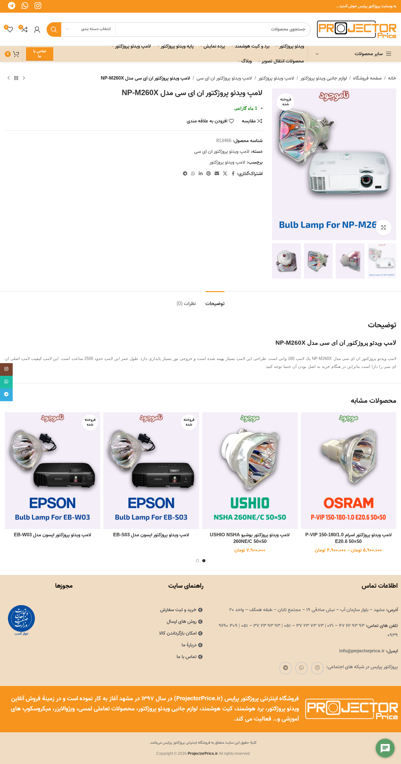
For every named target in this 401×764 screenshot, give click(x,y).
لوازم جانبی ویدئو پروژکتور (324, 78)
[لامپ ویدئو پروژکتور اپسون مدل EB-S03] (151, 470)
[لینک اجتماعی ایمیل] (217, 174)
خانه (392, 78)
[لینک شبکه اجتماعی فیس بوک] (233, 174)
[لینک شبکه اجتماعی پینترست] (208, 174)
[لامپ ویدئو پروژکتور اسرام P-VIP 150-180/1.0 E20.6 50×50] (348, 470)
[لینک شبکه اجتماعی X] (225, 174)
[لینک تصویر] (21, 620)
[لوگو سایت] (356, 29)
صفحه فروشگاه (367, 78)
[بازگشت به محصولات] (16, 78)
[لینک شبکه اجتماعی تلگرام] (185, 174)
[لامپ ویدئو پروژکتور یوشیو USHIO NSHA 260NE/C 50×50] (250, 470)
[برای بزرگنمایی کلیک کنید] (383, 227)
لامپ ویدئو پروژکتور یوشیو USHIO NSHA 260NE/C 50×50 (250, 538)
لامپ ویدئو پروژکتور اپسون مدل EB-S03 (151, 535)
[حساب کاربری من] (37, 29)
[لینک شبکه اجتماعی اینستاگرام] (317, 668)
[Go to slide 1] (203, 560)
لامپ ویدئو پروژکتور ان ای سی (224, 78)
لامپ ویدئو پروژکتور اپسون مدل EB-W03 (52, 535)
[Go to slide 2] (197, 560)
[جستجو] (54, 29)
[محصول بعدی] (8, 78)
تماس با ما (39, 54)
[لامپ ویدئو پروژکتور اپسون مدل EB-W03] (52, 470)
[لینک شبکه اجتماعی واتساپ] (193, 174)
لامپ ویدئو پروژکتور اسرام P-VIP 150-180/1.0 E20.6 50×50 (348, 538)
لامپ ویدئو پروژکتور (276, 78)
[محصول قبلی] (24, 78)
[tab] (214, 300)
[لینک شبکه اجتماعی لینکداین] (200, 174)
